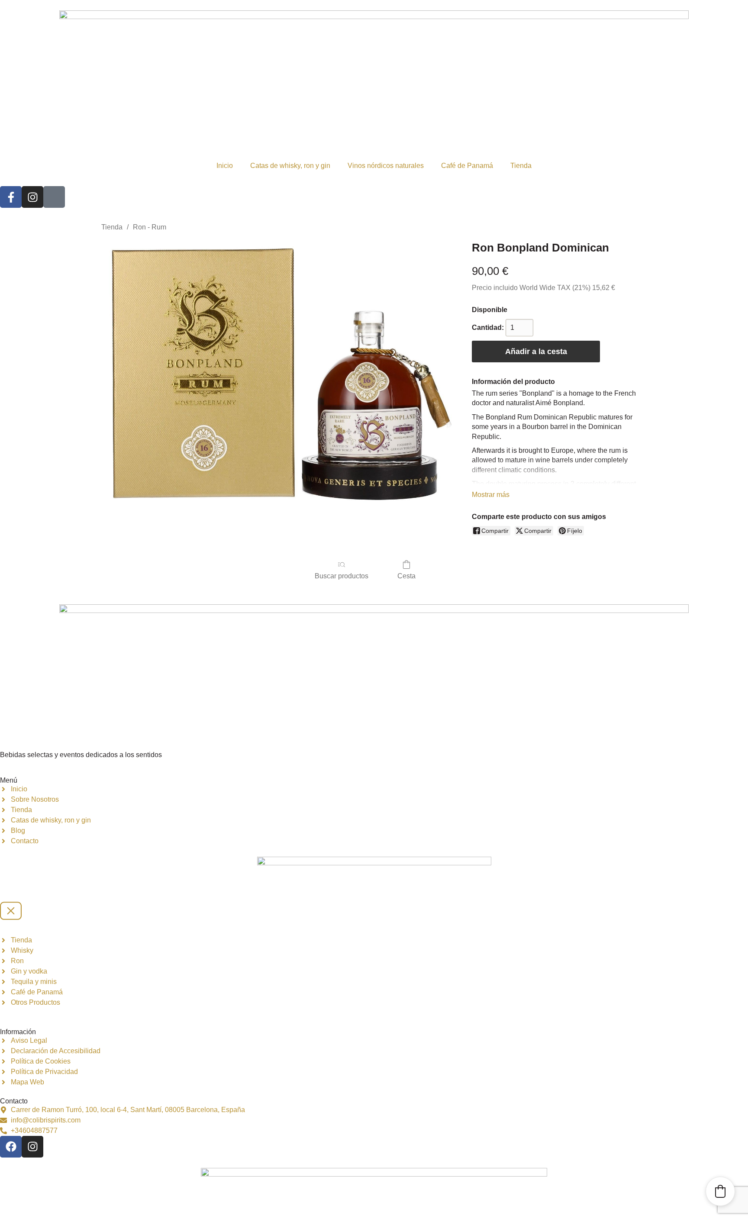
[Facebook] (11, 1147)
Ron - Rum (149, 227)
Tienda (521, 165)
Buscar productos (341, 576)
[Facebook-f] (11, 197)
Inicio (224, 165)
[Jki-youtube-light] (54, 197)
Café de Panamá (467, 165)
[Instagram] (32, 197)
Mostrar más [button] (490, 494)
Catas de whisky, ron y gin (290, 165)
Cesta (406, 576)
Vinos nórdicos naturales (386, 165)
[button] (720, 1191)
